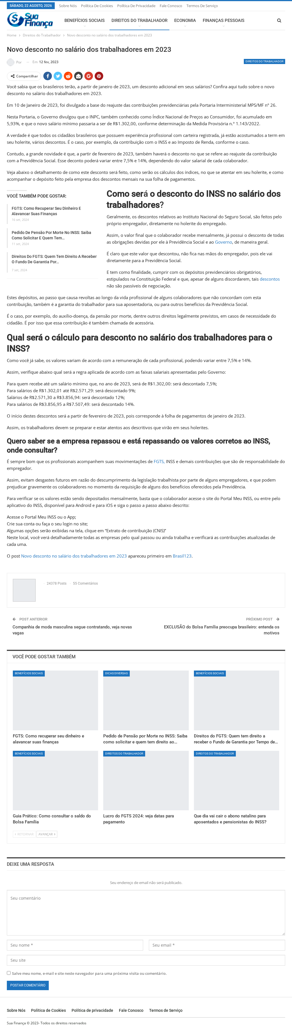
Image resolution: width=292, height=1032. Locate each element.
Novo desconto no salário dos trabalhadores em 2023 (74, 556)
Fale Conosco (171, 5)
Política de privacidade (136, 5)
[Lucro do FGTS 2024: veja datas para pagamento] (145, 781)
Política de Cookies (97, 5)
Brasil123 (182, 556)
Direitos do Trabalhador (139, 20)
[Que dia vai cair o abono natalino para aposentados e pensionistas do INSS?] (236, 781)
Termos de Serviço (202, 5)
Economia (185, 20)
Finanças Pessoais (223, 20)
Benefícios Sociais (84, 20)
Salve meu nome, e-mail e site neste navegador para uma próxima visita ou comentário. (89, 973)
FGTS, (159, 461)
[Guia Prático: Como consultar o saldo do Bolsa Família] (55, 781)
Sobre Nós (68, 5)
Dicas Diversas (116, 673)
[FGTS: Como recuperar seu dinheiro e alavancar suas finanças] (55, 700)
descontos (270, 279)
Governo (223, 242)
